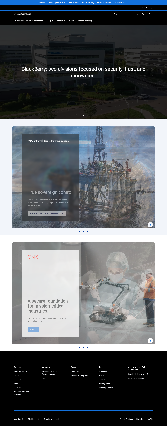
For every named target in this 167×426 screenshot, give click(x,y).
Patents (102, 375)
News (71, 21)
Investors (61, 21)
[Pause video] (153, 114)
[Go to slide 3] (87, 231)
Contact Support (77, 371)
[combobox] (150, 14)
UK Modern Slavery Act (137, 378)
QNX (51, 21)
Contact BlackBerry (131, 14)
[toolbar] (83, 231)
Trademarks (103, 380)
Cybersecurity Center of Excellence (23, 393)
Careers (17, 375)
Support (117, 14)
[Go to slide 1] (79, 231)
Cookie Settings (126, 419)
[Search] (143, 14)
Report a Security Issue (80, 375)
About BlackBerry (85, 21)
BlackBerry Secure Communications (30, 21)
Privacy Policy (105, 384)
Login (151, 8)
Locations (17, 388)
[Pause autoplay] (150, 224)
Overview (103, 371)
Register (145, 8)
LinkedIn (139, 419)
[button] (83, 72)
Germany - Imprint (106, 388)
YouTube (150, 419)
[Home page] (38, 14)
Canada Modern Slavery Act (139, 374)
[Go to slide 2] (83, 231)
